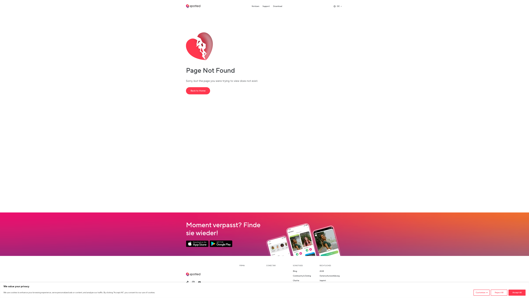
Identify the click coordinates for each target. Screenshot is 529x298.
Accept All (517, 292)
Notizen (255, 6)
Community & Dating (302, 276)
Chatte (296, 280)
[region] (264, 290)
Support (266, 6)
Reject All (499, 292)
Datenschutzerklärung (330, 276)
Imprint (323, 280)
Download (277, 6)
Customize (480, 292)
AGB (322, 271)
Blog (295, 271)
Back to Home (198, 90)
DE (338, 6)
